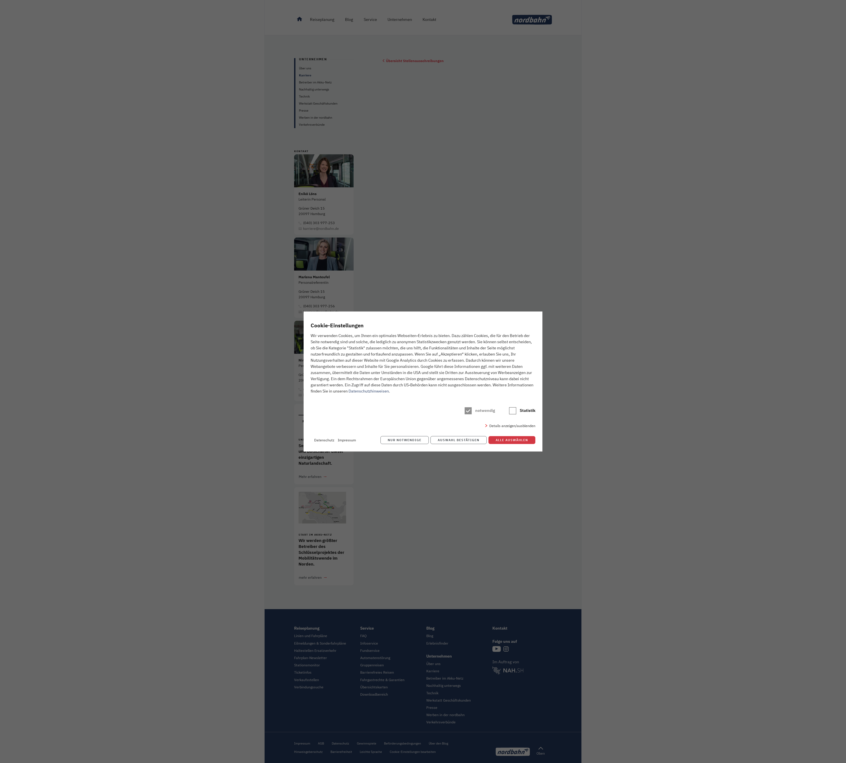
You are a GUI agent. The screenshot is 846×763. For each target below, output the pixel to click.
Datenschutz (324, 440)
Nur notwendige (404, 440)
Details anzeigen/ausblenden (512, 426)
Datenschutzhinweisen (369, 391)
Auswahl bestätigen (458, 440)
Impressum (347, 440)
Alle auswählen (512, 440)
